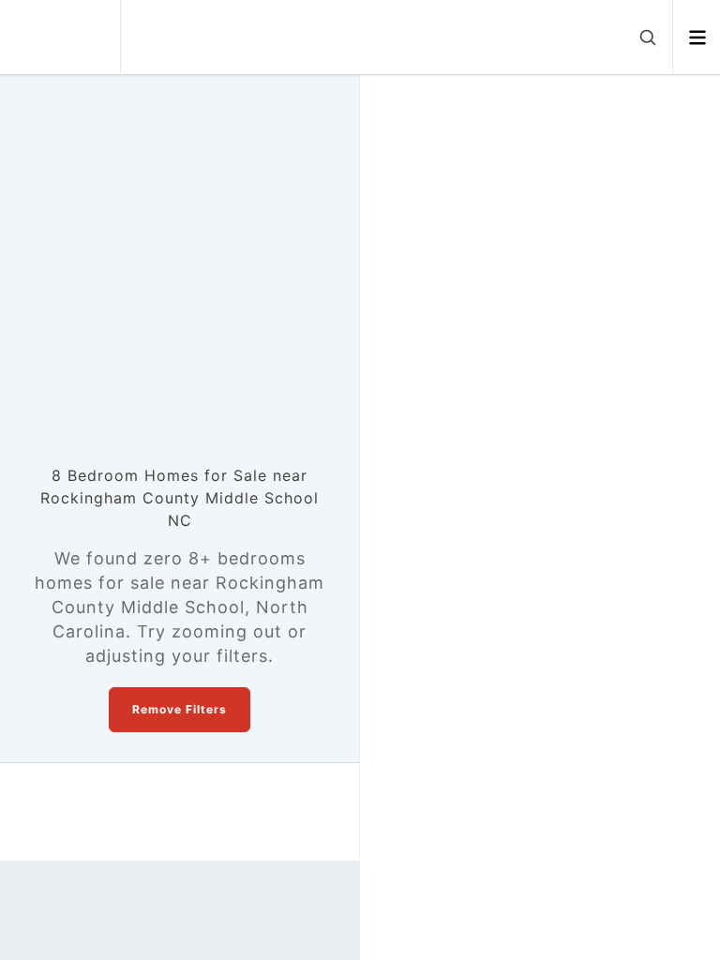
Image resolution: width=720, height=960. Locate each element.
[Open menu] (697, 37)
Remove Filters (179, 709)
